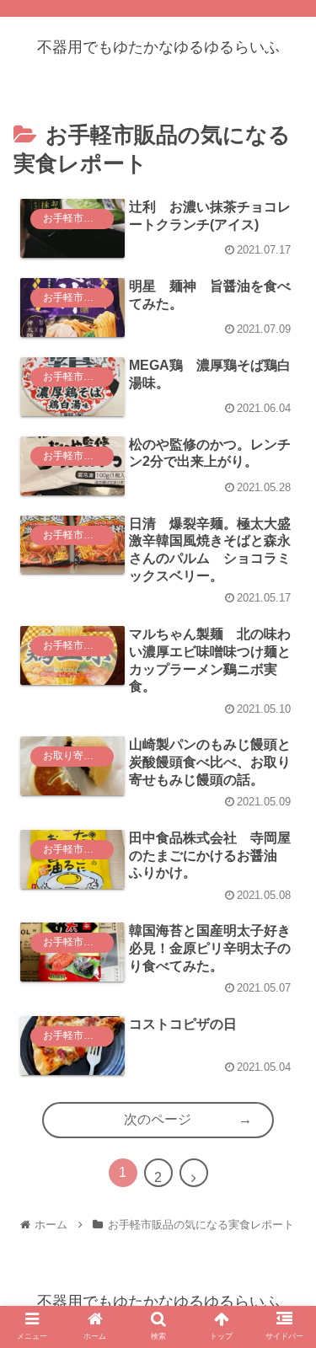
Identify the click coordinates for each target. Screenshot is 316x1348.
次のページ (157, 1119)
